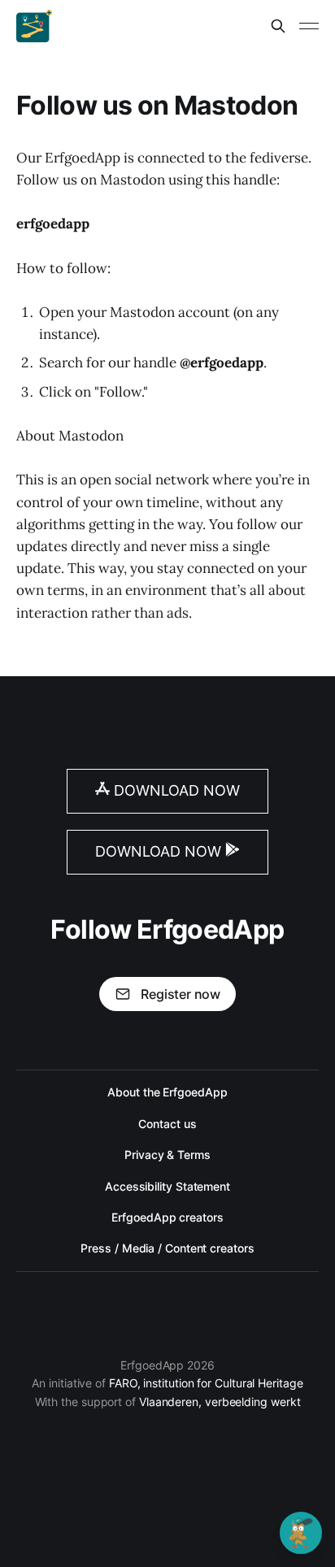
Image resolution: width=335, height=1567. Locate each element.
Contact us (167, 1124)
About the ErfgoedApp (167, 1092)
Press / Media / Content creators (167, 1248)
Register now (180, 994)
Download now (175, 790)
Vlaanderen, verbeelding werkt (220, 1402)
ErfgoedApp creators (167, 1217)
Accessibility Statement (167, 1186)
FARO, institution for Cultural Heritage (206, 1383)
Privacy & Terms (167, 1154)
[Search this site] (278, 26)
